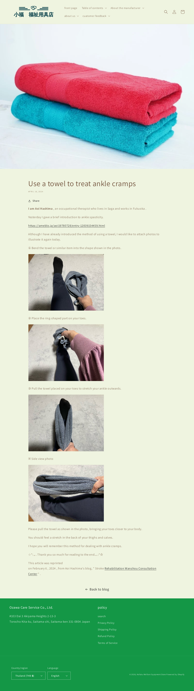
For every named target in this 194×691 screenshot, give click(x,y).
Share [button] (36, 200)
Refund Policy (106, 636)
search (102, 616)
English (55, 675)
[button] (94, 8)
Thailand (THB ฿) (24, 675)
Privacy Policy (106, 623)
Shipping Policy (107, 629)
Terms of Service (108, 643)
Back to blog (99, 589)
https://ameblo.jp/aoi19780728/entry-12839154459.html (66, 226)
